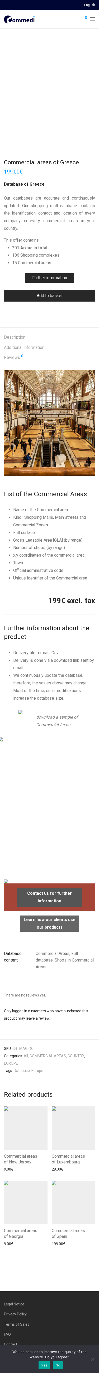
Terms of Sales (16, 1324)
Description (14, 337)
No (57, 1365)
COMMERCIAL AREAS (48, 1056)
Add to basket (50, 295)
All (26, 1056)
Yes (44, 1365)
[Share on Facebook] (19, 311)
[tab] (49, 337)
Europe (37, 1071)
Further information (49, 277)
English (89, 5)
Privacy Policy (15, 1314)
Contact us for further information (49, 897)
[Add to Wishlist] (8, 310)
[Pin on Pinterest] (34, 311)
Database (22, 1071)
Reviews (13, 357)
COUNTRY (76, 1056)
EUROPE (11, 1063)
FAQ (7, 1334)
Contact (10, 1344)
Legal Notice (14, 1304)
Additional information (24, 347)
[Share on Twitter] (27, 311)
